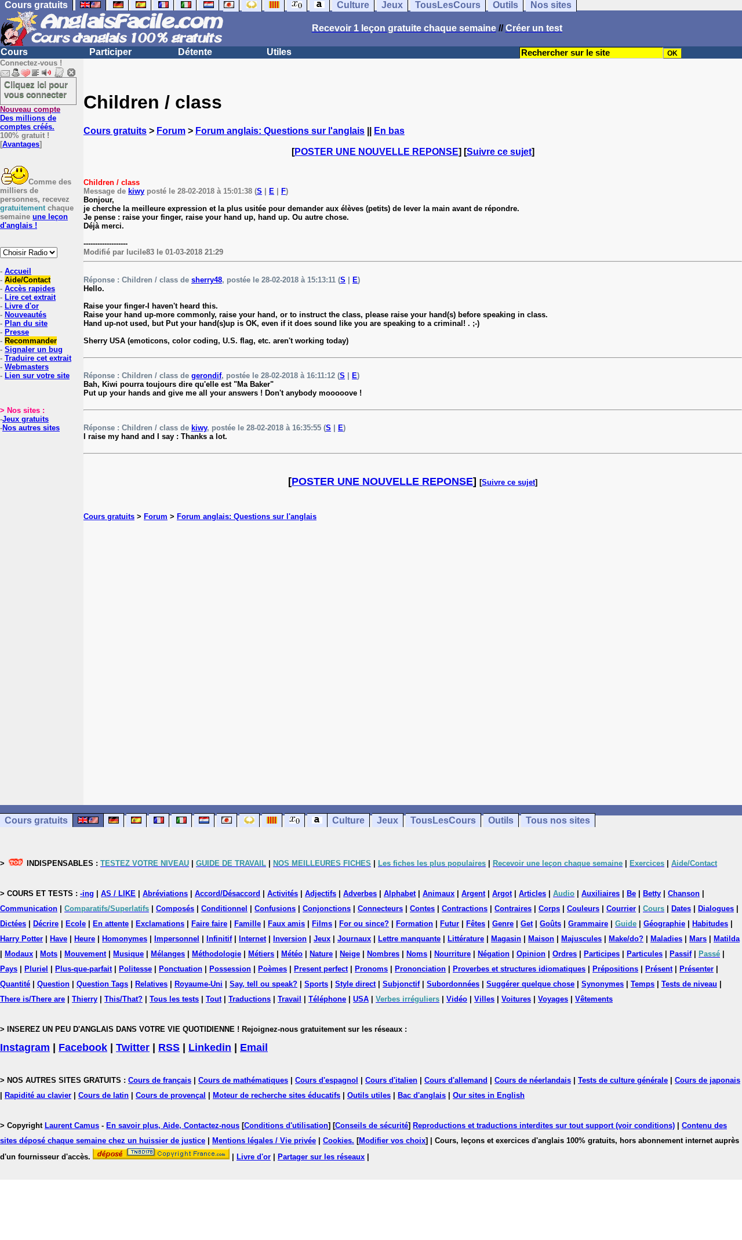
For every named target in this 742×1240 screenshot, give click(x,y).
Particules (645, 953)
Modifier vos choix (392, 1140)
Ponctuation (180, 969)
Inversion (290, 938)
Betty (652, 893)
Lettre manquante (409, 938)
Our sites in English (489, 1095)
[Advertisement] (412, 663)
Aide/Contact (27, 279)
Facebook (83, 1047)
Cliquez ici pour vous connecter (36, 89)
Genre (503, 923)
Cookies (337, 1140)
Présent (658, 969)
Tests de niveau (689, 984)
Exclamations (160, 923)
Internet (252, 938)
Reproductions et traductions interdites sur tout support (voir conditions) (544, 1125)
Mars (698, 938)
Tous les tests (174, 999)
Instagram (25, 1047)
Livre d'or (22, 306)
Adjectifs (320, 893)
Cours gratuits (115, 131)
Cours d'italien (391, 1080)
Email (254, 1047)
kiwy (136, 191)
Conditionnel (224, 908)
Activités (282, 893)
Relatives (151, 984)
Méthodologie (216, 953)
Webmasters (27, 366)
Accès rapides (30, 288)
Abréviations (165, 893)
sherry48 (206, 279)
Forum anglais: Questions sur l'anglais (280, 131)
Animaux (438, 893)
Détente (195, 52)
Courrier (621, 908)
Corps (549, 908)
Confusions (275, 908)
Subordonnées (453, 984)
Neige (350, 953)
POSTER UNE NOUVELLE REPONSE (376, 152)
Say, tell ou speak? (263, 984)
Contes (422, 908)
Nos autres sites (31, 427)
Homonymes (124, 938)
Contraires (513, 908)
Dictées (13, 923)
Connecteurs (380, 908)
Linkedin (209, 1047)
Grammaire (588, 923)
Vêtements (594, 999)
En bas (389, 131)
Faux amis (286, 923)
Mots (48, 953)
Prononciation (420, 969)
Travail (289, 999)
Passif (681, 953)
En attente (111, 923)
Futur (449, 923)
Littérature (466, 938)
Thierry (84, 999)
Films (322, 923)
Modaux (19, 953)
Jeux (387, 820)
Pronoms (371, 969)
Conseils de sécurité (371, 1125)
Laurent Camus (72, 1125)
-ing (87, 893)
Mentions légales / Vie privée (264, 1140)
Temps (642, 984)
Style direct (355, 984)
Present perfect (321, 969)
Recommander (31, 340)
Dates (681, 908)
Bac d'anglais (422, 1095)
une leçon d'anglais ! (34, 221)
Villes (484, 999)
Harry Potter (21, 938)
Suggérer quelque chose (530, 984)
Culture (348, 820)
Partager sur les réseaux (321, 1156)
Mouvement (85, 953)
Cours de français (159, 1080)
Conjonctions (327, 908)
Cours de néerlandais (532, 1080)
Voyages (553, 999)
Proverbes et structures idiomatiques (519, 969)
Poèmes (272, 969)
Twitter (133, 1047)
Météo (292, 953)
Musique (128, 953)
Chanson (684, 893)
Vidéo (456, 999)
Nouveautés (25, 314)
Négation (494, 953)
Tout (213, 999)
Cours (14, 52)
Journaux (354, 938)
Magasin (506, 938)
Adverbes (360, 893)
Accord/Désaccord (227, 893)
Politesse (135, 969)
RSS (169, 1047)
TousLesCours (443, 820)
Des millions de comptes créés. (30, 118)
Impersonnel (176, 938)
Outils (501, 820)
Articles (532, 893)
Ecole (76, 923)
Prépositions (615, 969)
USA (361, 999)
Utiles (279, 52)
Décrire (46, 923)
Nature (321, 953)
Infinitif (219, 938)
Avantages (20, 144)
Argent (473, 893)
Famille (247, 923)
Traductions (249, 999)
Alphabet (400, 893)
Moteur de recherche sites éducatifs (276, 1095)
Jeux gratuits (25, 419)
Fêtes (475, 923)
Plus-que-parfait (83, 969)
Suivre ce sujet (499, 152)
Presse (17, 332)
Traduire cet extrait (38, 358)
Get (527, 923)
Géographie (664, 923)
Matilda (727, 938)
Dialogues (716, 908)
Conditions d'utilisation (286, 1125)
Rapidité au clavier (38, 1095)
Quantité (15, 984)
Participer (110, 52)
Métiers (261, 953)
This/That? (123, 999)
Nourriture (452, 953)
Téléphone (327, 999)
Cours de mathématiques (243, 1080)
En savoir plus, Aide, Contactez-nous (172, 1125)
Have (58, 938)
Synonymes (602, 984)
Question (53, 984)
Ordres (564, 953)
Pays (8, 969)
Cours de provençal (171, 1095)
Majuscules (581, 938)
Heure (84, 938)
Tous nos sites (558, 820)
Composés (175, 908)
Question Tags (102, 984)
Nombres (383, 953)
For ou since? (364, 923)
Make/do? (626, 938)
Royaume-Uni (198, 984)
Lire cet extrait (30, 297)
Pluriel (36, 969)
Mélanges (168, 953)
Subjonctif (401, 984)
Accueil (18, 271)
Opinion (531, 953)
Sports (316, 984)
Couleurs (583, 908)
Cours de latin (103, 1095)
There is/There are (32, 999)
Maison (541, 938)
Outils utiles (369, 1095)
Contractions (465, 908)
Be (631, 893)
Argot (502, 893)
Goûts (550, 923)
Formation (414, 923)
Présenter (696, 969)
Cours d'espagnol (326, 1080)
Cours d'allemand (456, 1080)
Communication (28, 908)
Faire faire (209, 923)
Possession (230, 969)
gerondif (206, 375)
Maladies (666, 938)
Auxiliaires (600, 893)
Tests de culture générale (623, 1080)
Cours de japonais (707, 1080)
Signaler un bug (34, 349)
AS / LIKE (118, 893)
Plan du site (26, 323)
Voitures (516, 999)
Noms (416, 953)
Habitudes (710, 923)
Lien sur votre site (37, 375)
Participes (602, 953)
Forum (171, 131)
